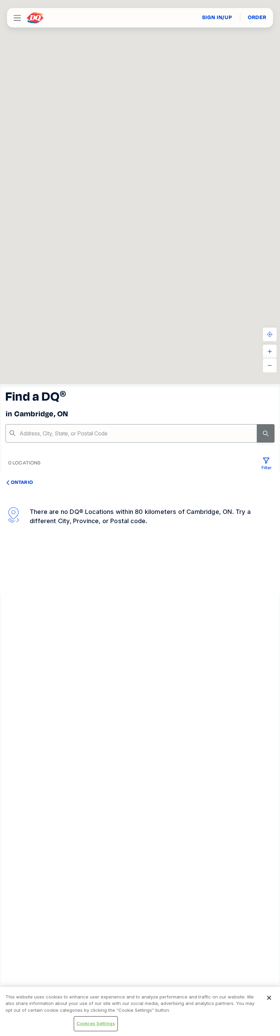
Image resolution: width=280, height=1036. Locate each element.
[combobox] (140, 433)
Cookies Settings (95, 1023)
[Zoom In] (270, 351)
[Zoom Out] (270, 365)
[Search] (266, 433)
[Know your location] (270, 334)
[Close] (269, 997)
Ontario (22, 482)
